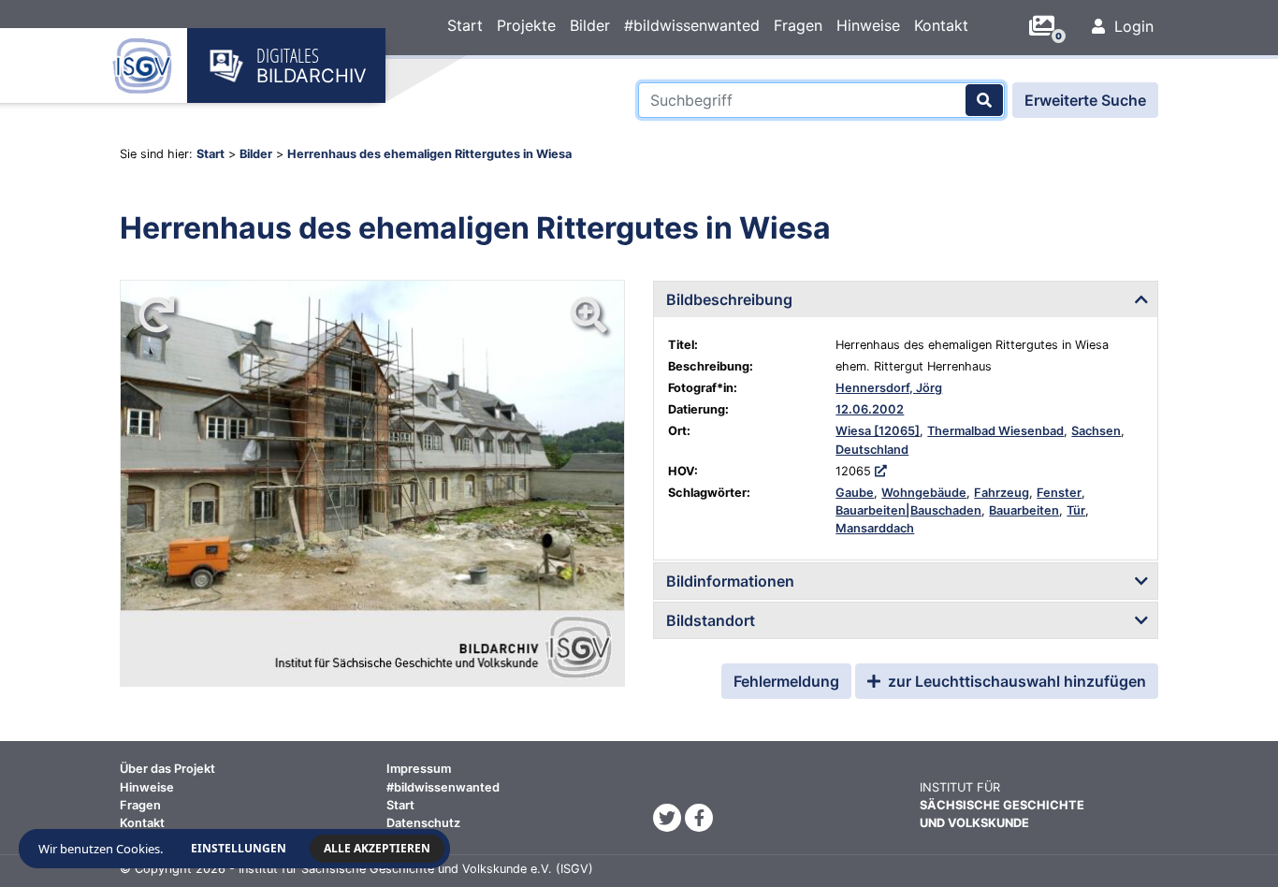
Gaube (854, 493)
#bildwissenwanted (692, 25)
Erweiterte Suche (1085, 100)
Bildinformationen (730, 581)
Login (1132, 26)
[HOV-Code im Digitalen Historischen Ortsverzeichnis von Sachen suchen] (881, 471)
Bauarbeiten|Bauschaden (908, 510)
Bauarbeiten (1024, 510)
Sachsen (1096, 431)
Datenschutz (423, 823)
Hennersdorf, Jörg (888, 388)
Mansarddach (874, 528)
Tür (1076, 510)
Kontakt (941, 25)
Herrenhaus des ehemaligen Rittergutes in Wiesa (429, 154)
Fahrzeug (1001, 493)
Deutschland (871, 450)
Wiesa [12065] (877, 431)
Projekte (526, 25)
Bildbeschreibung (729, 299)
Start (465, 25)
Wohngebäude (923, 493)
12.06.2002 (869, 409)
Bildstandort (710, 620)
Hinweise (868, 25)
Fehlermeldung (786, 681)
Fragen (798, 25)
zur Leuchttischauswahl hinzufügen (1015, 681)
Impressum (418, 769)
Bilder (590, 25)
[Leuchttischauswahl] (1048, 26)
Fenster (1059, 493)
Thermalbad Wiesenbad (995, 431)
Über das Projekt (167, 769)
